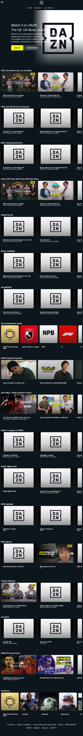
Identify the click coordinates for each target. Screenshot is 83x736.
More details (32, 48)
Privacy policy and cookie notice (44, 724)
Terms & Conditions (24, 724)
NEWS (29, 728)
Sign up (17, 48)
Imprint (60, 724)
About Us (45, 728)
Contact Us (11, 724)
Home (29, 8)
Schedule (38, 8)
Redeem (37, 728)
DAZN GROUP (70, 724)
